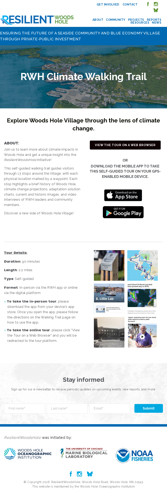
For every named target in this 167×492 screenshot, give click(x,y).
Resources (140, 22)
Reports (154, 19)
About (97, 19)
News (156, 22)
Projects (136, 19)
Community (115, 19)
